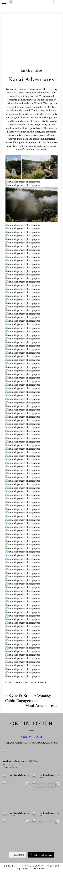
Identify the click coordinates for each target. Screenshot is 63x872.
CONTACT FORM (31, 736)
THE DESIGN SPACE (35, 869)
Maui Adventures (40, 705)
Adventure (26, 682)
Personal (41, 682)
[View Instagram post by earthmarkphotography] (27, 805)
